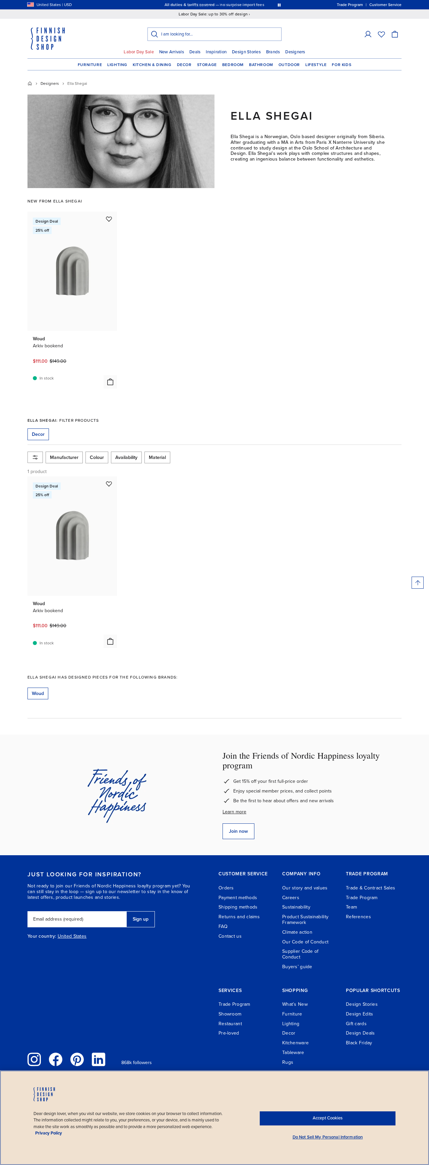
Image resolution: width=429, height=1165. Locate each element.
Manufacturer (64, 457)
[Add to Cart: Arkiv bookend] (110, 382)
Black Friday (359, 1043)
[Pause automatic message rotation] (279, 4)
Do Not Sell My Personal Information (328, 1137)
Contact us (230, 936)
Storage (207, 64)
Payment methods (238, 897)
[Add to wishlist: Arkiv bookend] (109, 219)
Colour (97, 457)
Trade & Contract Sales (370, 888)
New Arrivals (171, 52)
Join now (238, 831)
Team (351, 907)
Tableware (293, 1052)
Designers (295, 52)
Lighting (117, 64)
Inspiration (216, 52)
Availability (126, 457)
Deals (194, 52)
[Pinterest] (77, 1059)
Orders (226, 888)
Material (157, 457)
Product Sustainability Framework (305, 919)
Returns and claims (239, 917)
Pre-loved (229, 1033)
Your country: (41, 936)
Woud (38, 693)
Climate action (297, 932)
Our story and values (305, 888)
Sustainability (296, 907)
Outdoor (289, 64)
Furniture (90, 64)
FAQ (223, 926)
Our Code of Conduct (305, 942)
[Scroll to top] (418, 583)
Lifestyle (315, 64)
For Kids (341, 64)
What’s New (295, 1004)
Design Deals (360, 1033)
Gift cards (356, 1024)
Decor (184, 64)
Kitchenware (295, 1043)
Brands (273, 52)
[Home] (29, 83)
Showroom (230, 1014)
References (358, 917)
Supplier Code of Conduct (300, 954)
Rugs (287, 1062)
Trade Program (362, 897)
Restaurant (230, 1024)
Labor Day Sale (139, 52)
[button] (368, 34)
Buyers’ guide (297, 967)
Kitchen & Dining (152, 64)
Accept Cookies (328, 1118)
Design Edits (359, 1014)
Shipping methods (238, 907)
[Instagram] (34, 1059)
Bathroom (261, 64)
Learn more (234, 812)
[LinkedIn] (98, 1059)
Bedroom (233, 64)
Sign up (140, 919)
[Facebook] (55, 1059)
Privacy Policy (48, 1133)
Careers (290, 897)
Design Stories (246, 52)
